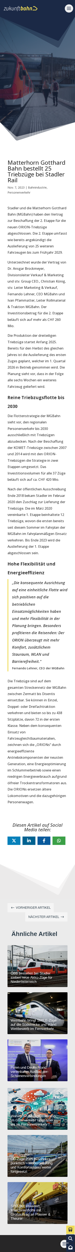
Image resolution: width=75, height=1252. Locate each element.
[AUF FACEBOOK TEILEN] (44, 841)
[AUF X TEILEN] (14, 841)
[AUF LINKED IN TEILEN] (28, 841)
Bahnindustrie (37, 187)
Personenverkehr (19, 192)
